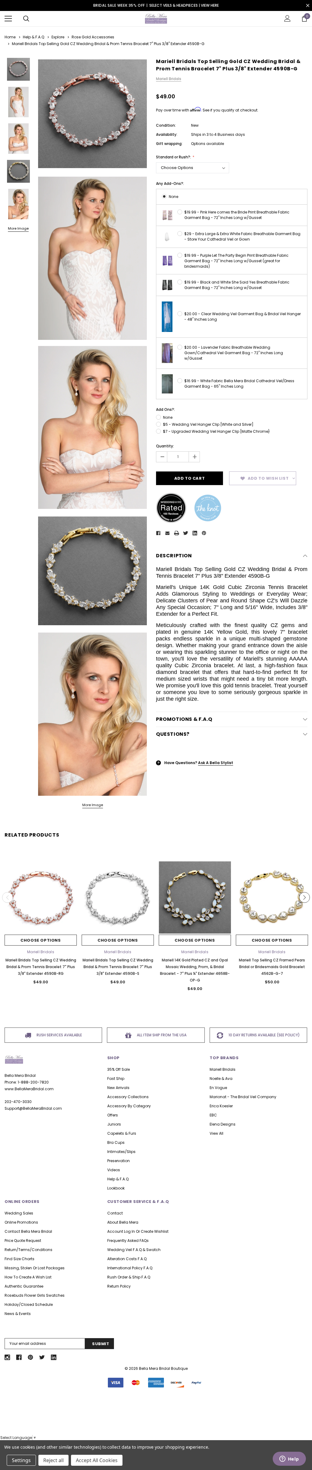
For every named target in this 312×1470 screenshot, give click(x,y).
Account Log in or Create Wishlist (137, 1231)
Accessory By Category (129, 1106)
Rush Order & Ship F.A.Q (128, 1277)
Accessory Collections (128, 1096)
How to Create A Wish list (28, 1277)
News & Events (18, 1313)
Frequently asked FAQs (128, 1240)
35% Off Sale (118, 1069)
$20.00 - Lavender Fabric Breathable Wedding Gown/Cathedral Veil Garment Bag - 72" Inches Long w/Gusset (233, 353)
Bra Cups (116, 1142)
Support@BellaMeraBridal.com (33, 1108)
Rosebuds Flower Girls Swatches (35, 1295)
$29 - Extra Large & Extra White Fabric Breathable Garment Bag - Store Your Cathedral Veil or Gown (242, 236)
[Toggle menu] (8, 18)
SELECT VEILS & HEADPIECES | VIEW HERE (184, 5)
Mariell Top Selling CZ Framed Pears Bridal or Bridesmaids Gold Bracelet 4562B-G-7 (272, 966)
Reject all (53, 1460)
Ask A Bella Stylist (215, 762)
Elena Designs (223, 1124)
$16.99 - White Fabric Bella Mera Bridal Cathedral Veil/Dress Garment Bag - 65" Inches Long (239, 383)
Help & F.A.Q (118, 1179)
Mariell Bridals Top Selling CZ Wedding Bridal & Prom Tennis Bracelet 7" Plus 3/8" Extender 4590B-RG (40, 966)
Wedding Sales (19, 1213)
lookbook (116, 1188)
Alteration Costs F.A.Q (127, 1258)
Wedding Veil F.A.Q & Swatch (134, 1249)
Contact (115, 1213)
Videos (113, 1169)
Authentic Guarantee (24, 1286)
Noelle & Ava (221, 1078)
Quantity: (165, 446)
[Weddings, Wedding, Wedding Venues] (156, 1403)
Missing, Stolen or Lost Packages (35, 1268)
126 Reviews (156, 1423)
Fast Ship (115, 1078)
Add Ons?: (165, 409)
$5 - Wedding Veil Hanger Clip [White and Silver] (208, 424)
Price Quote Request (23, 1240)
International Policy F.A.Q (129, 1268)
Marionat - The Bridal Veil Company (243, 1096)
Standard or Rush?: (174, 157)
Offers (112, 1115)
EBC (213, 1115)
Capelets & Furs (121, 1133)
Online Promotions (21, 1222)
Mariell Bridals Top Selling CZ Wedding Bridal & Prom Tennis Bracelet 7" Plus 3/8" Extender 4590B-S (118, 966)
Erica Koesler (221, 1106)
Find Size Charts (19, 1258)
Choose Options (40, 940)
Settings (21, 1460)
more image (92, 804)
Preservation (118, 1160)
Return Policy (119, 1286)
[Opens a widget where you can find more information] (289, 1459)
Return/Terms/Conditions (28, 1249)
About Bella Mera (122, 1222)
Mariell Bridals (223, 1069)
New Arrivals (118, 1087)
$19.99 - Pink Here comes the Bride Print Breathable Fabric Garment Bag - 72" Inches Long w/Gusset (236, 215)
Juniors (114, 1124)
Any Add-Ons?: (170, 183)
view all (216, 1133)
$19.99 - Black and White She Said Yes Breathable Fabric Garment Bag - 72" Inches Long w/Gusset (236, 285)
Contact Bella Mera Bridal (28, 1231)
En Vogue (218, 1087)
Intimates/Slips (121, 1151)
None (173, 196)
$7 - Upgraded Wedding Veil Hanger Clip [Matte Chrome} (216, 431)
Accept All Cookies (97, 1460)
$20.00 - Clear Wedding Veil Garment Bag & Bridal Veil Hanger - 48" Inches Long (242, 316)
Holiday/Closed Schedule (29, 1304)
